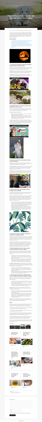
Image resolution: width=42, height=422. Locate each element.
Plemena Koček (14, 30)
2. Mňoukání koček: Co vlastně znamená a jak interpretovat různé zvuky (20, 41)
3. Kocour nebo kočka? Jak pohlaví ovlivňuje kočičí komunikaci (19, 42)
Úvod (10, 30)
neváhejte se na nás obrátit (13, 321)
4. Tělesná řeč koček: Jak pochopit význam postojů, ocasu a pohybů (20, 43)
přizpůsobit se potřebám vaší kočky (23, 246)
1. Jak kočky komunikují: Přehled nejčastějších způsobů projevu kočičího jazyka (21, 40)
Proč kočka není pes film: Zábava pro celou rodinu (15, 392)
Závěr (12, 47)
